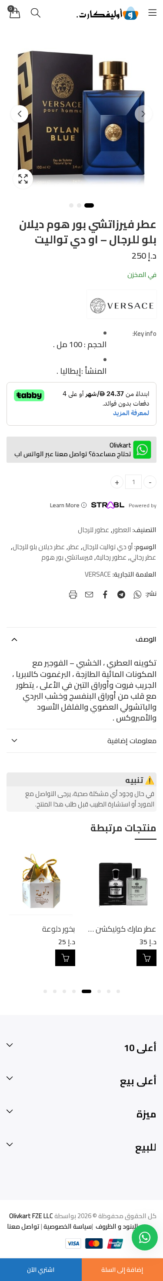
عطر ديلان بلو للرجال (39, 547)
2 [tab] (79, 205)
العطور (122, 530)
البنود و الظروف (116, 1226)
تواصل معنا (23, 1226)
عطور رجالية (111, 557)
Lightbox (23, 179)
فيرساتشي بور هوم (67, 557)
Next (19, 114)
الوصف (146, 639)
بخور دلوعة (58, 929)
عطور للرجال (93, 530)
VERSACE (98, 574)
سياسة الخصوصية (67, 1226)
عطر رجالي (143, 557)
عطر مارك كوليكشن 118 (118, 929)
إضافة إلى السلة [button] (146, 958)
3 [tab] (71, 205)
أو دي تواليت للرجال (108, 547)
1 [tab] (89, 205)
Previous (143, 114)
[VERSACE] (121, 304)
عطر (73, 547)
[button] (118, 991)
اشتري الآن (40, 1269)
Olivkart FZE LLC (31, 1215)
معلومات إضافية (131, 740)
